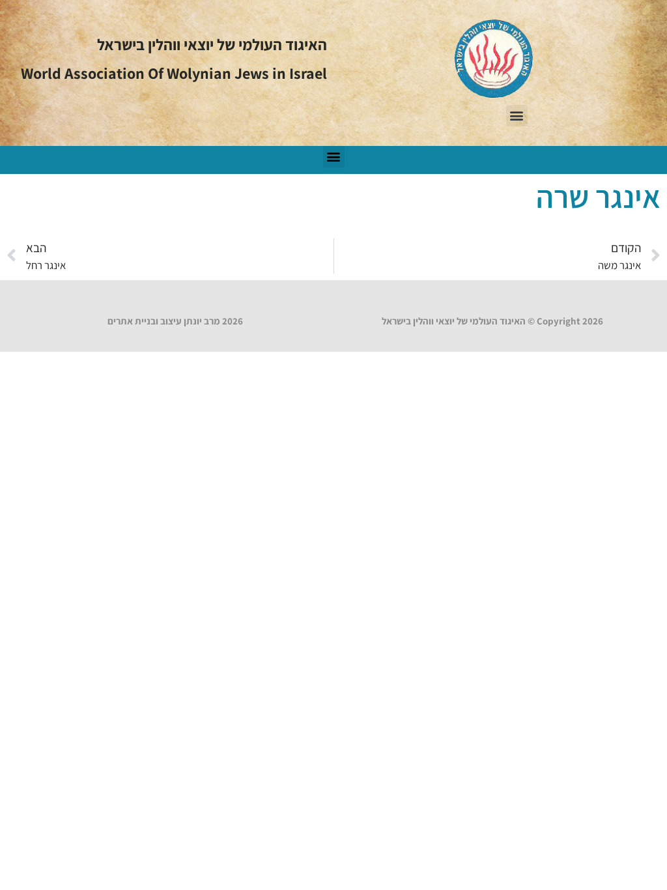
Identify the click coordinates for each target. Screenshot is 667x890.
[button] (517, 115)
